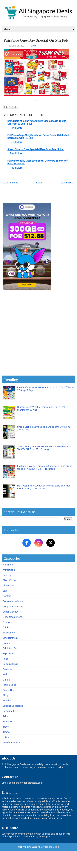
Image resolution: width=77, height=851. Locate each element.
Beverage (8, 575)
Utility (6, 737)
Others (6, 679)
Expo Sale (8, 653)
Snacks (7, 700)
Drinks (6, 627)
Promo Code (9, 684)
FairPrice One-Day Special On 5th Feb (36, 40)
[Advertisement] (38, 333)
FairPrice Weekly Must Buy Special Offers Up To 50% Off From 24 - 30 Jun (37, 162)
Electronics (9, 632)
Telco (6, 716)
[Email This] (5, 107)
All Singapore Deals (48, 846)
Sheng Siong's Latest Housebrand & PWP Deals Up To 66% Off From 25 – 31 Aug (44, 448)
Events (6, 643)
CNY (5, 590)
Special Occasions (13, 705)
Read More (16, 127)
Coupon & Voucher (13, 606)
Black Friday (9, 580)
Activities (8, 564)
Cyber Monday (10, 611)
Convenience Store (13, 601)
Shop (33, 45)
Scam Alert (9, 690)
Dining (6, 622)
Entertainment (10, 637)
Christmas (8, 585)
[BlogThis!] (9, 107)
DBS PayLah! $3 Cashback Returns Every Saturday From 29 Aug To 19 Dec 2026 (43, 487)
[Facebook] (26, 543)
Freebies (7, 669)
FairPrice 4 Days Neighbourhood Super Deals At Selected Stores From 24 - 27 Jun (38, 136)
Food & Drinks (10, 664)
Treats (6, 732)
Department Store (12, 617)
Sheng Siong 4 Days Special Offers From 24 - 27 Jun (35, 149)
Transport (8, 721)
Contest (7, 596)
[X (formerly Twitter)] (50, 543)
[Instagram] (38, 543)
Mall (5, 674)
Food (6, 658)
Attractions (9, 569)
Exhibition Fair (10, 648)
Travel (6, 726)
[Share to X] (12, 107)
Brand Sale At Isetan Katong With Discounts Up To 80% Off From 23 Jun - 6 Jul (37, 122)
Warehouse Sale (11, 742)
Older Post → (67, 182)
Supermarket (10, 711)
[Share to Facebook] (16, 107)
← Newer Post (10, 182)
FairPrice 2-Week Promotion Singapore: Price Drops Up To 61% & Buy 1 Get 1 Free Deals (44, 467)
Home (39, 182)
